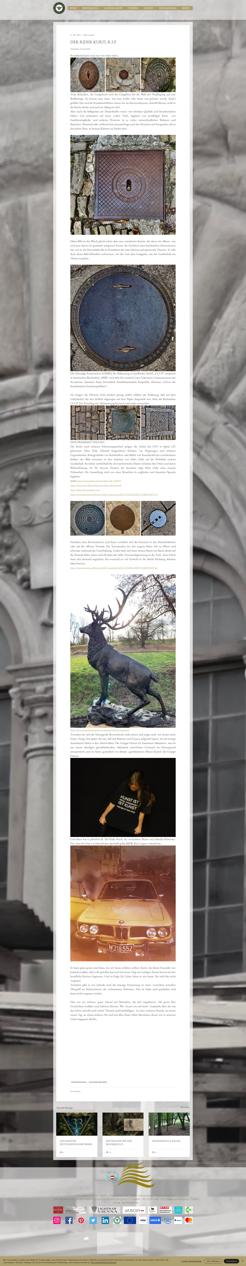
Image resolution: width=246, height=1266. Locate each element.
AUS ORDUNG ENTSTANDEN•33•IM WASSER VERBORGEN (77, 1142)
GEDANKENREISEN (98, 1082)
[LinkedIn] (105, 1220)
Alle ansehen (185, 1107)
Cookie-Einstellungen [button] (191, 1261)
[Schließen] (242, 1261)
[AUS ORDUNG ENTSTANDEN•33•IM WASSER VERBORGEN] (76, 1124)
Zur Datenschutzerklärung (103, 1262)
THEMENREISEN (78, 1082)
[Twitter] (93, 1220)
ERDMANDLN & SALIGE (166, 1141)
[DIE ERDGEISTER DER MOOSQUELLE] (123, 1124)
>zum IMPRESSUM (127, 1203)
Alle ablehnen (213, 1261)
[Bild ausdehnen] (87, 75)
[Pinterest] (81, 1220)
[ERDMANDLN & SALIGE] (169, 1124)
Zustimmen (231, 1261)
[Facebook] (69, 1220)
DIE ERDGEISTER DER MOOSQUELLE (119, 1142)
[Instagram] (57, 1220)
